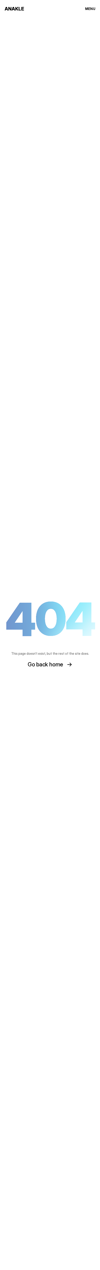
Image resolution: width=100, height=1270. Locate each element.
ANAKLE (14, 9)
